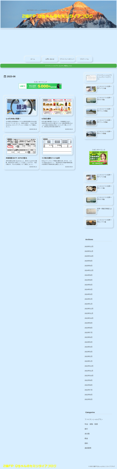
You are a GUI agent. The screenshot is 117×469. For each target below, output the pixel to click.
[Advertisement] (58, 42)
